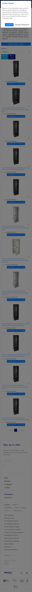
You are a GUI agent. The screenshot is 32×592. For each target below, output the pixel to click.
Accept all (9, 25)
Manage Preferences (22, 25)
